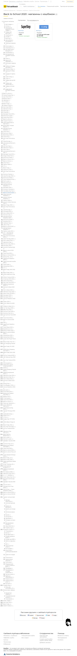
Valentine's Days (8, 147)
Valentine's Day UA (9, 377)
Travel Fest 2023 (8, 318)
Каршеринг (9, 518)
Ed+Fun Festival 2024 (9, 429)
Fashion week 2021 (9, 231)
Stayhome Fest (8, 169)
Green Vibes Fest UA (9, 477)
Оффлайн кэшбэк (28, 1)
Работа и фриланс (10, 541)
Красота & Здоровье (9, 61)
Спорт (8, 78)
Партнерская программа (66, 6)
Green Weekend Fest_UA (7, 405)
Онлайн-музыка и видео (10, 537)
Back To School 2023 (8, 320)
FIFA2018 (6, 112)
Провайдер (9, 568)
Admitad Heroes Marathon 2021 (7, 217)
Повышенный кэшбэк (28, 635)
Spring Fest (7, 383)
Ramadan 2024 (8, 297)
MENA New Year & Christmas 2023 (8, 365)
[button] (69, 1)
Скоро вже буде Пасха (9, 339)
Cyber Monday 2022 (9, 238)
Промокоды (43, 1)
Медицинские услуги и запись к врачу (10, 565)
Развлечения (9, 579)
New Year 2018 (7, 107)
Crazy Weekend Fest (9, 179)
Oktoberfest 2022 (8, 266)
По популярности (33, 20)
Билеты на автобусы (8, 506)
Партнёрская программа (44, 636)
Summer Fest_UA (8, 443)
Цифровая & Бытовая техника (10, 90)
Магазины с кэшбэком (16, 1)
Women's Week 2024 (9, 381)
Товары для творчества (9, 84)
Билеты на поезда (10, 509)
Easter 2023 (7, 301)
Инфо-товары (7, 600)
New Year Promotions (9, 139)
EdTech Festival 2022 (9, 277)
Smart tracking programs (7, 466)
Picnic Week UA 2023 (8, 304)
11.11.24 (5, 417)
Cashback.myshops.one (9, 10)
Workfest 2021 (7, 221)
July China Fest (7, 97)
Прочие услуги (10, 574)
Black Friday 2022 (8, 272)
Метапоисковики (10, 512)
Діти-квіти (6, 390)
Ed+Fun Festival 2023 (9, 355)
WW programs (7, 363)
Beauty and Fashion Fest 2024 (8, 394)
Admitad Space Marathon (7, 228)
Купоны (37, 1)
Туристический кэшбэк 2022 (9, 262)
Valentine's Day (8, 109)
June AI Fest (7, 484)
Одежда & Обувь (10, 71)
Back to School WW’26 (9, 494)
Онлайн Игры (7, 585)
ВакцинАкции (7, 183)
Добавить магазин (45, 642)
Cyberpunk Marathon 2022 (8, 259)
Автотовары (9, 24)
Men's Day (6, 149)
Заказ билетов (10, 526)
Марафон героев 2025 (9, 441)
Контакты (60, 640)
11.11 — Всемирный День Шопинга (8, 233)
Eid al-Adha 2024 (8, 391)
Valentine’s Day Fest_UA (7, 432)
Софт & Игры (9, 76)
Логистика (8, 562)
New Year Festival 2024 (9, 360)
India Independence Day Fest (8, 123)
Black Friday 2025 (8, 459)
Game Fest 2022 (8, 280)
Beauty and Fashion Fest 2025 (8, 446)
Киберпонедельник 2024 (8, 373)
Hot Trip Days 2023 (9, 308)
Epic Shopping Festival (9, 344)
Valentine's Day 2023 (9, 291)
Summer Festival (8, 174)
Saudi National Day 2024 (8, 408)
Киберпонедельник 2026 (8, 469)
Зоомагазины (9, 52)
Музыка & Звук (10, 69)
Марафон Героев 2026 (9, 482)
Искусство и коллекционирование (10, 552)
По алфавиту (22, 4)
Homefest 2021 (8, 211)
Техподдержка (62, 637)
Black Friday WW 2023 (9, 353)
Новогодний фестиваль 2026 (9, 462)
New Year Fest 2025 (9, 426)
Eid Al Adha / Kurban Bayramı (8, 126)
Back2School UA (8, 329)
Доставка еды (9, 534)
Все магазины (41, 6)
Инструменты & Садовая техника (10, 55)
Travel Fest (6, 136)
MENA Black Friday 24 (9, 422)
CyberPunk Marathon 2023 (8, 325)
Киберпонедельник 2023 (8, 284)
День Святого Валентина (7, 435)
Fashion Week (7, 164)
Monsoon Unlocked (9, 189)
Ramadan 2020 (7, 187)
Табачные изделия (10, 43)
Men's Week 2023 (8, 290)
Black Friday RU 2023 (8, 347)
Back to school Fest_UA (9, 452)
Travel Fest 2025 (8, 448)
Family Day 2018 (8, 117)
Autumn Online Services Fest (9, 202)
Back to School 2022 (9, 255)
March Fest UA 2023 (9, 293)
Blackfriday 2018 (8, 135)
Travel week (7, 264)
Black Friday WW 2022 (9, 270)
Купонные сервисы (10, 64)
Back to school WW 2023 (8, 251)
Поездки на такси (10, 520)
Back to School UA (8, 159)
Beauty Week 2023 (9, 330)
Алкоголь (8, 38)
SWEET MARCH (8, 606)
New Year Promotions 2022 (9, 236)
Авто (7, 544)
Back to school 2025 (9, 450)
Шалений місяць (8, 414)
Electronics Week (8, 157)
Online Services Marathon (7, 195)
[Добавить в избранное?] (33, 25)
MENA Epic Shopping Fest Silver (9, 350)
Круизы (8, 515)
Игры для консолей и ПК (10, 587)
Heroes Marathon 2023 (9, 299)
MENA (5, 367)
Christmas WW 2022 (9, 279)
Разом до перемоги (9, 403)
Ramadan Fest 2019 (9, 154)
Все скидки (25, 637)
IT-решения (9, 531)
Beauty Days (7, 98)
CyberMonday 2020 (9, 176)
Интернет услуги (8, 529)
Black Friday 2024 (8, 425)
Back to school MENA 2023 (9, 333)
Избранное (7, 644)
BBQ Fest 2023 (8, 309)
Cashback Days (8, 223)
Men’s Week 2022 (9, 240)
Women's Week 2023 (8, 287)
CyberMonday (7, 141)
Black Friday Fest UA (9, 341)
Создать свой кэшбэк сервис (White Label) (46, 639)
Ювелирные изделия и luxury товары (9, 29)
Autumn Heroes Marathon (7, 198)
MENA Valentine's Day (9, 275)
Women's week (8, 439)
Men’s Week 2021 (8, 213)
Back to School (8, 161)
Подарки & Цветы (10, 74)
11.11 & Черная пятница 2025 (9, 455)
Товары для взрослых (8, 32)
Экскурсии (9, 516)
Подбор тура (9, 527)
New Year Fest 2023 (9, 282)
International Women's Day (9, 143)
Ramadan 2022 (7, 245)
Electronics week (8, 115)
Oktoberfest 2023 (8, 335)
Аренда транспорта (9, 500)
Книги (7, 58)
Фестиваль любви (9, 472)
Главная (6, 1)
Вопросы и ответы (63, 635)
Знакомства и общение (9, 560)
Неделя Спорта (8, 105)
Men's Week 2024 (8, 379)
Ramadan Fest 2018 (9, 114)
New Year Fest (7, 602)
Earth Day (6, 110)
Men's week (7, 181)
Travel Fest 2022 (8, 253)
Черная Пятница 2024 (9, 411)
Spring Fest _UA (8, 256)
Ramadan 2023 (8, 295)
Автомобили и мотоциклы (9, 40)
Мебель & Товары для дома (10, 67)
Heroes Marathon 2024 (9, 387)
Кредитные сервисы (8, 593)
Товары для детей (10, 81)
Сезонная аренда (10, 503)
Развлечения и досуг (9, 581)
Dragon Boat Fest (8, 156)
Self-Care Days (7, 146)
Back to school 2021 (9, 226)
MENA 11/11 (7, 415)
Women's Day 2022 (9, 244)
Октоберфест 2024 (9, 385)
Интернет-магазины (8, 22)
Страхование (9, 599)
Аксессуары (9, 46)
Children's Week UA (9, 306)
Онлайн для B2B (10, 539)
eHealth (8, 36)
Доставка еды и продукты (9, 50)
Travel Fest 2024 (8, 399)
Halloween (6, 100)
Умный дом (9, 35)
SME (5, 322)
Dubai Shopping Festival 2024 (9, 370)
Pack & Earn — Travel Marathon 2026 (8, 490)
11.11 (5, 166)
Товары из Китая (9, 87)
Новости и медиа (10, 555)
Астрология (9, 557)
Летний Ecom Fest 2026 (8, 487)
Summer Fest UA (8, 313)
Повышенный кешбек (53, 6)
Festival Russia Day (9, 95)
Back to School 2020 (34, 10)
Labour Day (7, 224)
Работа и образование (9, 576)
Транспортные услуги (9, 546)
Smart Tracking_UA (9, 464)
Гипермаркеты (10, 48)
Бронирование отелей (9, 523)
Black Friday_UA (8, 457)
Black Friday (7, 103)
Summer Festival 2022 (9, 248)
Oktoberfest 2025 (8, 337)
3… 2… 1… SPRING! (8, 475)
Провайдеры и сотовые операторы (9, 571)
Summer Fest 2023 (9, 311)
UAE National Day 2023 (9, 357)
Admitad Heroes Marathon (7, 129)
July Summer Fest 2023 (9, 315)
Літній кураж (7, 398)
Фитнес (8, 533)
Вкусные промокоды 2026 (8, 479)
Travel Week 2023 (8, 327)
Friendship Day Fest (9, 191)
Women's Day (7, 215)
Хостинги (8, 583)
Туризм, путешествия (9, 497)
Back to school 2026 (9, 492)
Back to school (7, 93)
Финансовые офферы (9, 590)
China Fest (6, 131)
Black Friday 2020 (8, 205)
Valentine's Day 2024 (9, 375)
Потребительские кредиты (10, 596)
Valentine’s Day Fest (9, 473)
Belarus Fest (7, 396)
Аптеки (8, 26)
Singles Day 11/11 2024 (9, 419)
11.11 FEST (6, 102)
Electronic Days (8, 133)
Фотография (9, 548)
